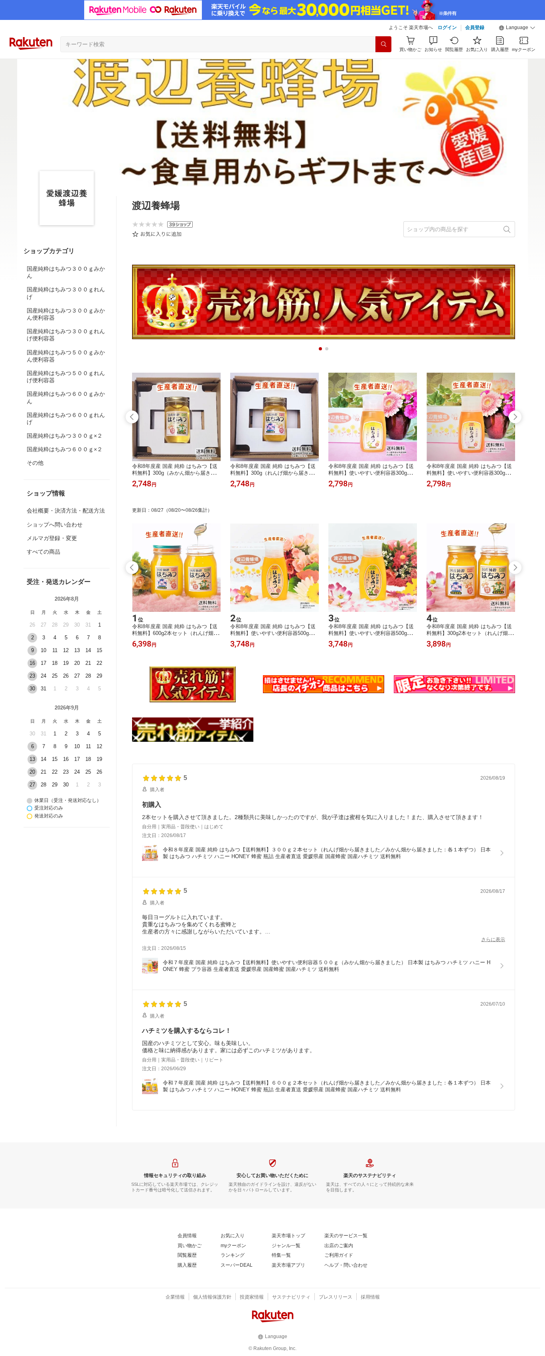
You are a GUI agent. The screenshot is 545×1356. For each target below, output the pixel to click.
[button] (517, 28)
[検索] (383, 44)
